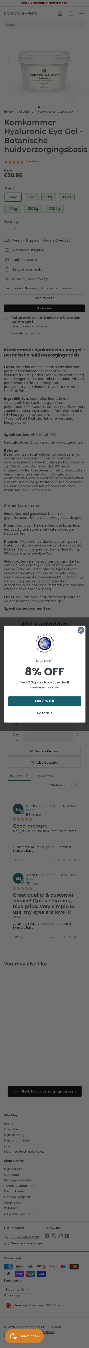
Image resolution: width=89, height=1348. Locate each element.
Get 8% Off (44, 700)
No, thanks (44, 713)
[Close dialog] (81, 630)
